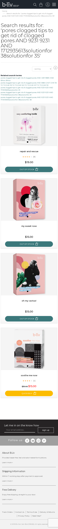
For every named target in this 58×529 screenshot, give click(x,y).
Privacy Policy (24, 516)
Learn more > (7, 462)
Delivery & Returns (47, 512)
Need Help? (36, 516)
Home (4, 11)
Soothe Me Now (29, 375)
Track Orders (7, 512)
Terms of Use (32, 512)
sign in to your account (48, 5)
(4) (34, 381)
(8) (34, 157)
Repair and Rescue (29, 151)
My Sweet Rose (29, 226)
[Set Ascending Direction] (55, 68)
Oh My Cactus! (29, 301)
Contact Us (19, 512)
